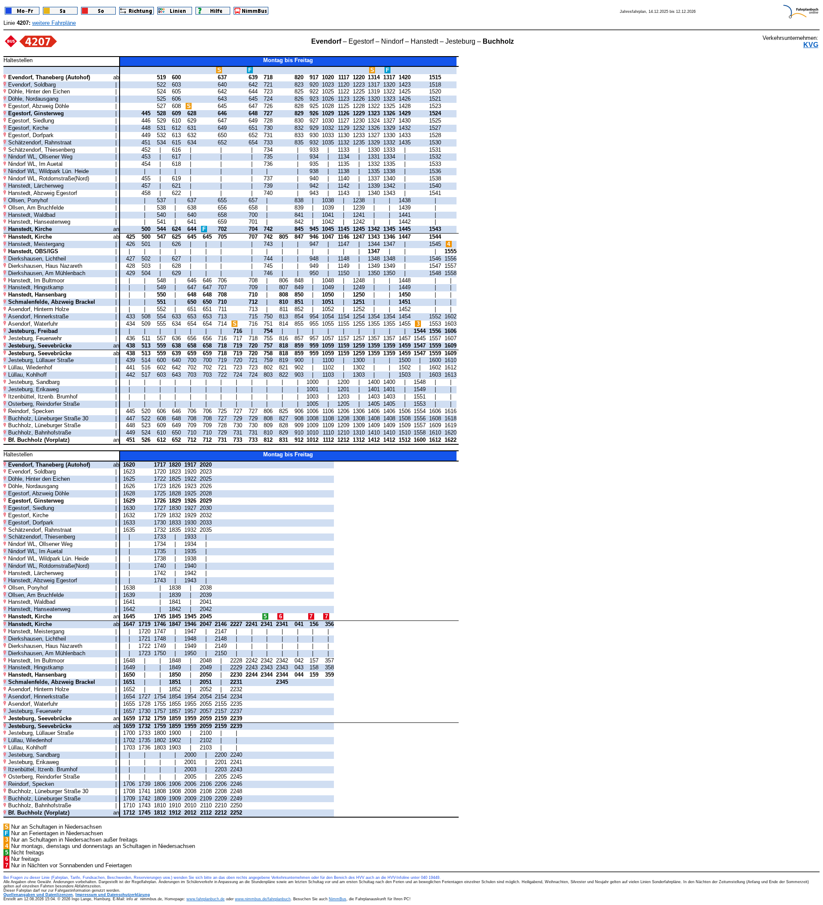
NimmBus (337, 899)
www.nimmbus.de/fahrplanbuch (263, 899)
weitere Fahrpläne (54, 23)
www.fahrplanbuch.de (205, 899)
